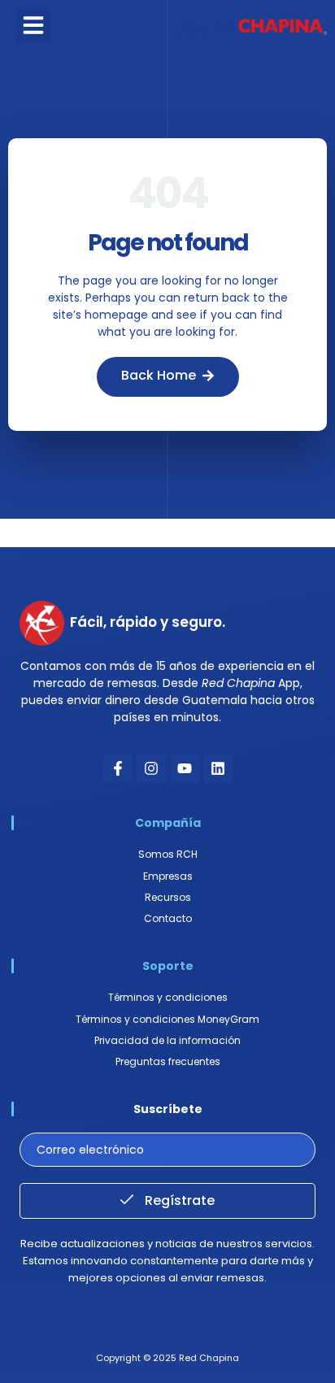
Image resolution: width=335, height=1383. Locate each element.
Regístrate (178, 1200)
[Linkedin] (218, 768)
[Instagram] (151, 768)
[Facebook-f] (118, 768)
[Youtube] (184, 768)
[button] (33, 25)
